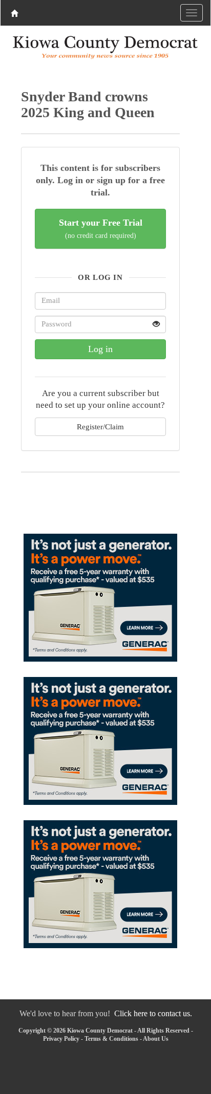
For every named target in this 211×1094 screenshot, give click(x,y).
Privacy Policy (61, 1038)
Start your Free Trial (100, 228)
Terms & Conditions (111, 1038)
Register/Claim (100, 426)
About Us (155, 1038)
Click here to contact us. (153, 1013)
